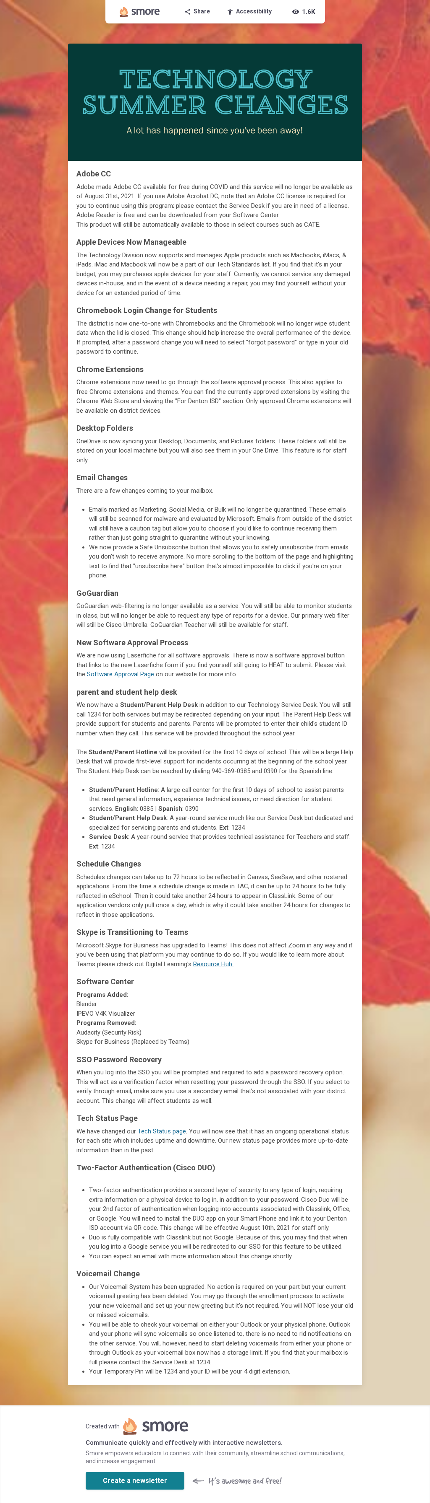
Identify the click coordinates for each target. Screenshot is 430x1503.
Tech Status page (162, 1131)
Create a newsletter (135, 1481)
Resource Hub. (213, 964)
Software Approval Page (120, 674)
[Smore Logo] (139, 11)
